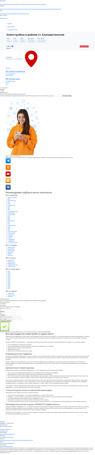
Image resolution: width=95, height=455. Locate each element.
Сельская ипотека (29, 9)
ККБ (9, 210)
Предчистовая (11, 295)
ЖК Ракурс (23, 94)
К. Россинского (11, 233)
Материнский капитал (18, 440)
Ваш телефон (3, 319)
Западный (10, 252)
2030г (9, 285)
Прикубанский (11, 247)
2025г (9, 274)
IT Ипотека (13, 9)
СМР (9, 227)
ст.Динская (10, 234)
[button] (30, 6)
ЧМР (9, 208)
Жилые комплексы (4, 434)
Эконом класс (11, 261)
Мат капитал (37, 9)
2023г (9, 273)
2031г (9, 288)
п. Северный (11, 241)
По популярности (9, 58)
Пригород (10, 255)
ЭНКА (9, 217)
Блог (9, 13)
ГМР (9, 202)
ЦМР (9, 206)
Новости (5, 13)
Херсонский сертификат (47, 9)
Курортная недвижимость (13, 4)
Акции (1, 13)
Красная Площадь (12, 197)
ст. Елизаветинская (12, 29)
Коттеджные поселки (31, 4)
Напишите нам (4, 431)
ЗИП (9, 219)
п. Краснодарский (12, 231)
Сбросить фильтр (84, 46)
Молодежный (11, 213)
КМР (9, 216)
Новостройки (3, 4)
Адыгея (9, 253)
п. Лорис (10, 237)
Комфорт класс (11, 263)
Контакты (26, 13)
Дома (38, 4)
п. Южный (10, 236)
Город (7, 38)
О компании (21, 13)
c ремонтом (11, 293)
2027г (9, 280)
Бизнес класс (11, 260)
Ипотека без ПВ (57, 9)
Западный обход (12, 200)
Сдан (9, 271)
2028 (9, 282)
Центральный (11, 250)
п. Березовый (11, 239)
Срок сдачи (30, 38)
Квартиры (23, 4)
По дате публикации (18, 58)
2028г (9, 283)
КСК (9, 222)
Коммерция (43, 4)
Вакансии (2, 446)
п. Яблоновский (12, 225)
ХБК (9, 230)
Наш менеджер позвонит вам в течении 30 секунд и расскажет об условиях (27, 95)
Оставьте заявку (4, 95)
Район (22, 38)
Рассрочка (2, 9)
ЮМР (9, 203)
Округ (14, 38)
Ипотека (8, 9)
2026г (9, 276)
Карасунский (11, 249)
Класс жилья (40, 38)
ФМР (9, 199)
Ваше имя (2, 317)
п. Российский (11, 214)
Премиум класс (11, 266)
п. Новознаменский (13, 211)
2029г (9, 287)
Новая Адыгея (11, 220)
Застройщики (14, 13)
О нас (6, 446)
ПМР (9, 228)
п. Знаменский (11, 205)
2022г (9, 279)
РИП (9, 223)
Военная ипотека (20, 9)
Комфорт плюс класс (13, 264)
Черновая (10, 296)
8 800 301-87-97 (4, 18)
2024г (9, 277)
